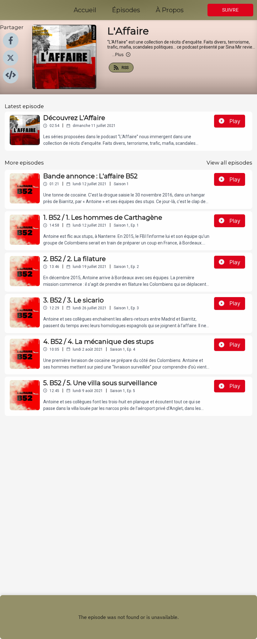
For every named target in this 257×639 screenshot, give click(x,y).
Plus (117, 54)
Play (234, 121)
